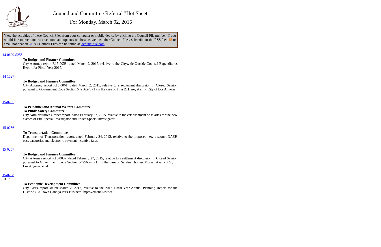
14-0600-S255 (12, 55)
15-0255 (8, 102)
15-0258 (8, 175)
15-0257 (8, 149)
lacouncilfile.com (93, 44)
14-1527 (8, 76)
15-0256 (8, 128)
